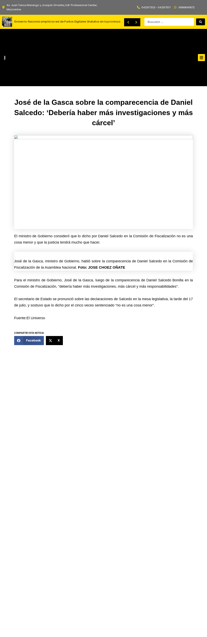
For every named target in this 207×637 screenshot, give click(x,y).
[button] (201, 57)
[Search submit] (200, 21)
